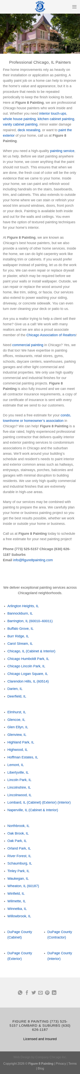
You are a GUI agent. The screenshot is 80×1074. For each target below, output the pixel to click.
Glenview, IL (16, 735)
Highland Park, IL (20, 742)
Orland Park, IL (19, 848)
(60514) (43, 681)
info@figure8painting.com (33, 560)
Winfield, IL (16, 893)
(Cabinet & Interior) (40, 651)
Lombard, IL (16, 802)
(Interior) (64, 802)
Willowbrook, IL (19, 916)
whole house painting (19, 119)
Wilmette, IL (16, 901)
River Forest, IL (19, 856)
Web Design (21, 1057)
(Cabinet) (34, 802)
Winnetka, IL (17, 909)
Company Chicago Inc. (51, 1057)
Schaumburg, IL (19, 863)
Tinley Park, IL (18, 871)
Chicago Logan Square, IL (27, 674)
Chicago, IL (16, 651)
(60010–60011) (41, 621)
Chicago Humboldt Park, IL (28, 659)
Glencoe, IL (16, 720)
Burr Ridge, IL (18, 636)
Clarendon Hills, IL (21, 681)
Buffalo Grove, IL (20, 629)
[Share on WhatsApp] (20, 993)
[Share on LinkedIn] (54, 993)
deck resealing (29, 130)
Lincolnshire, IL (19, 787)
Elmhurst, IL (16, 712)
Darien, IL (15, 689)
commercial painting (27, 345)
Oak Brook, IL (18, 833)
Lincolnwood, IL (19, 795)
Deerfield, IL (16, 696)
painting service (62, 151)
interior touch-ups (52, 113)
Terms (72, 1063)
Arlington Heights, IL (23, 606)
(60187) (33, 886)
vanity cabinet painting (20, 124)
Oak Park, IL (17, 841)
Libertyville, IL (18, 772)
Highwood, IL (17, 750)
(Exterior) (49, 802)
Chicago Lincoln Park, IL (26, 666)
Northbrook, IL (18, 826)
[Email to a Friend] (40, 993)
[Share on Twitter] (33, 993)
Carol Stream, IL (20, 644)
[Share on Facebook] (27, 993)
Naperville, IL (17, 810)
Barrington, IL (17, 621)
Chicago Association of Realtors (51, 335)
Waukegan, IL (18, 878)
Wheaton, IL (16, 886)
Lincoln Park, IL (19, 780)
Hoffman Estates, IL (22, 757)
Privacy (61, 1063)
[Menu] (74, 7)
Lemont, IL (15, 765)
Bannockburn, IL (20, 613)
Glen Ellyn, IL (17, 727)
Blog (41, 1068)
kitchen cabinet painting (56, 119)
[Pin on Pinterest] (47, 993)
